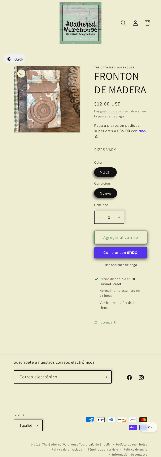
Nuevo (106, 193)
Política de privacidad (67, 449)
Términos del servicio (103, 449)
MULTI (105, 172)
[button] (11, 23)
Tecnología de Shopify (95, 444)
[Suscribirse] (105, 377)
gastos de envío (112, 111)
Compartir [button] (109, 322)
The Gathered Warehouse (60, 444)
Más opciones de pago (121, 265)
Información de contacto (129, 454)
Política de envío (135, 449)
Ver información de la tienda (118, 305)
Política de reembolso (131, 444)
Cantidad (101, 205)
